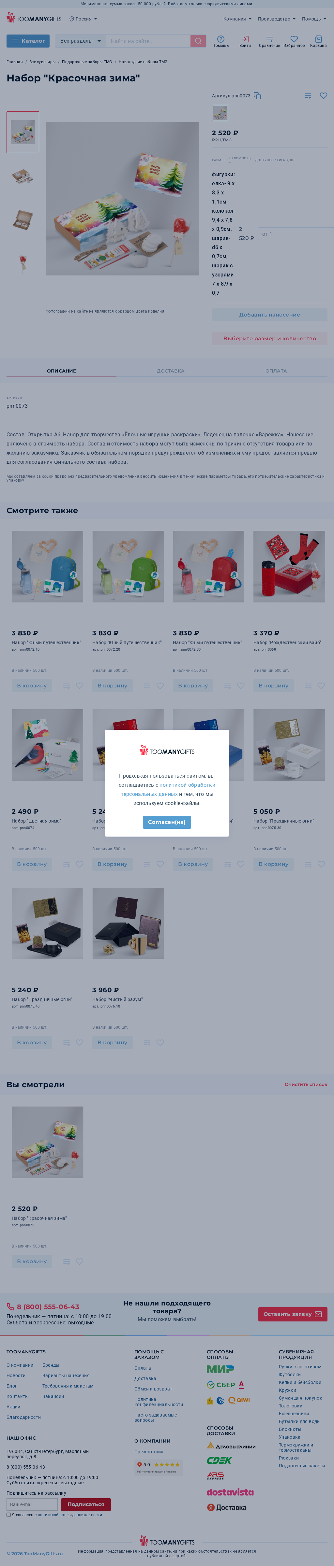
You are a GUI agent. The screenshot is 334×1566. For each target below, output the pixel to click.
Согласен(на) (167, 822)
